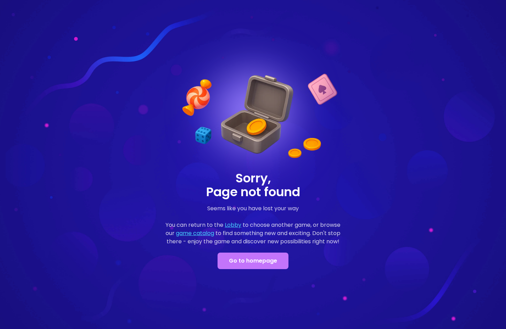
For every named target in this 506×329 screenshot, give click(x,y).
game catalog (195, 233)
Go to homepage (253, 261)
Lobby (233, 225)
